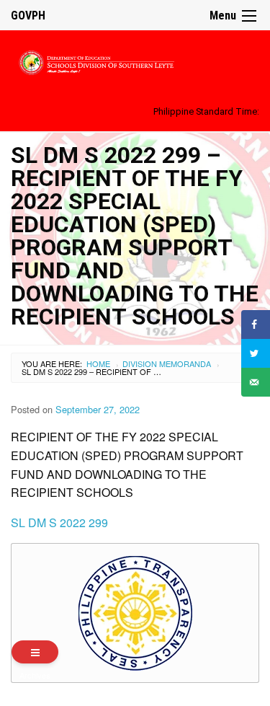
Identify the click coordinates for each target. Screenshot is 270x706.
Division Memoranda (166, 363)
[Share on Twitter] (255, 353)
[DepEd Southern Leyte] (135, 60)
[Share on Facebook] (255, 324)
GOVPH (28, 15)
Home (98, 363)
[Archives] (35, 651)
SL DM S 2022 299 (59, 522)
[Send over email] (255, 382)
